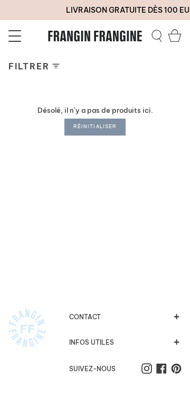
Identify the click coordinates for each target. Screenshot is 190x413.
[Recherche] (157, 36)
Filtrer (28, 66)
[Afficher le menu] (16, 36)
